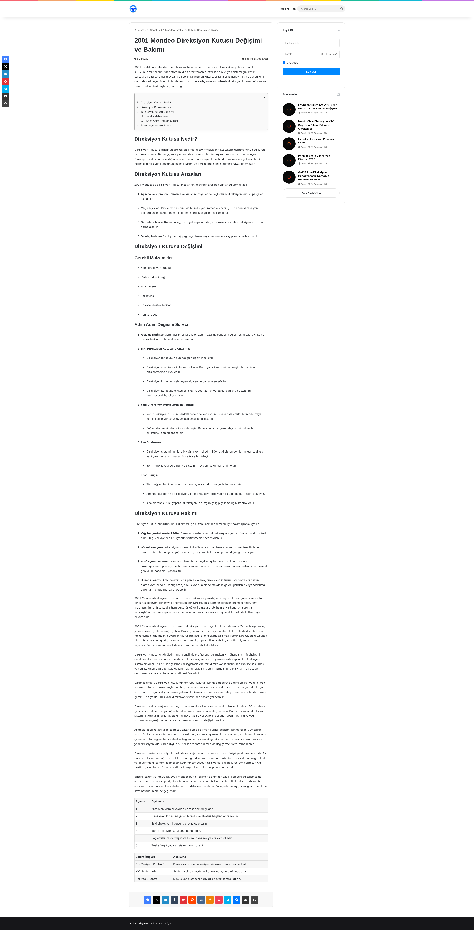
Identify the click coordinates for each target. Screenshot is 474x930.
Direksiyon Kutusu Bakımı (156, 125)
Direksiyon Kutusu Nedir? (156, 102)
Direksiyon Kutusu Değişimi (157, 111)
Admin (304, 112)
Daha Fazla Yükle (311, 193)
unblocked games (139, 923)
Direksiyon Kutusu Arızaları (157, 107)
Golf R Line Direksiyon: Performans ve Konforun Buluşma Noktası (313, 176)
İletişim (284, 8)
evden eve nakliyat (160, 923)
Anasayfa (142, 30)
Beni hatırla (291, 62)
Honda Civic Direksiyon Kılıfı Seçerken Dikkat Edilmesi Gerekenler (316, 125)
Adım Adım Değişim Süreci (162, 120)
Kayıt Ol (311, 71)
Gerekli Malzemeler (157, 116)
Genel (153, 30)
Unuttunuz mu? (329, 54)
